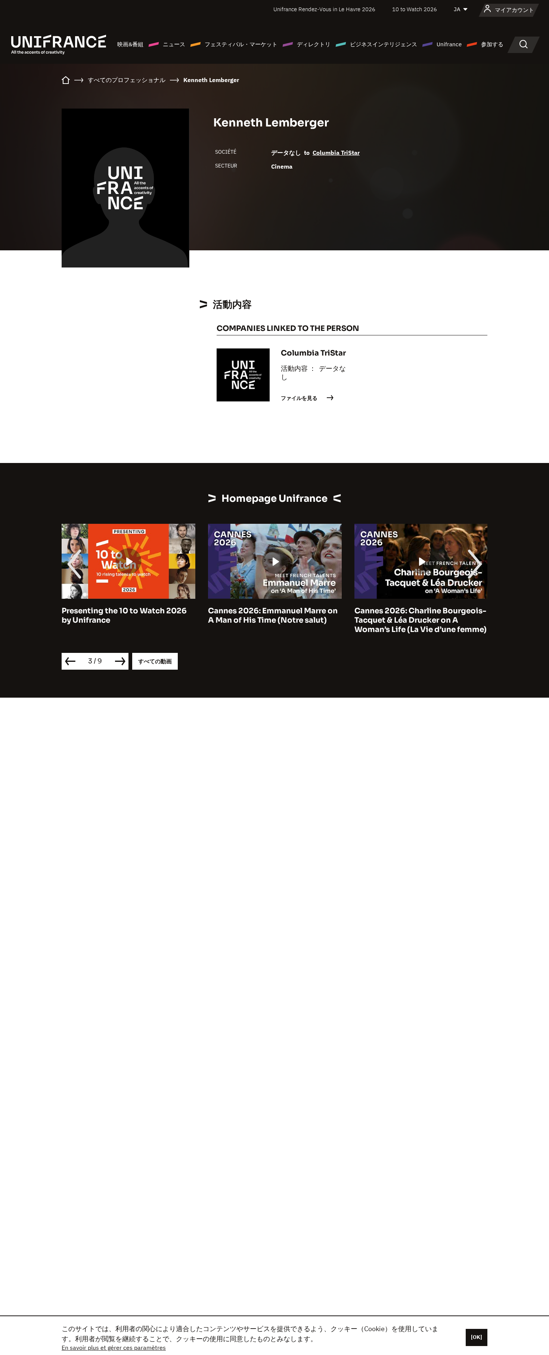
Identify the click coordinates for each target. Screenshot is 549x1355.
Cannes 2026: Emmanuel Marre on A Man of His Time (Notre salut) (273, 615)
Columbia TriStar (336, 152)
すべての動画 (155, 661)
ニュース (174, 44)
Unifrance (449, 44)
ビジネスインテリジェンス (383, 44)
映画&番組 (130, 44)
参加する (492, 44)
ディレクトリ (314, 44)
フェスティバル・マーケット (241, 44)
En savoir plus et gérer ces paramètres (114, 1347)
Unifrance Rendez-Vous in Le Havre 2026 (324, 9)
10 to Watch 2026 (414, 9)
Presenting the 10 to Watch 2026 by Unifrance (124, 615)
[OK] (476, 1337)
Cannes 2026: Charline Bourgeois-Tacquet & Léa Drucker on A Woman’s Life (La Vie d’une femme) (420, 620)
